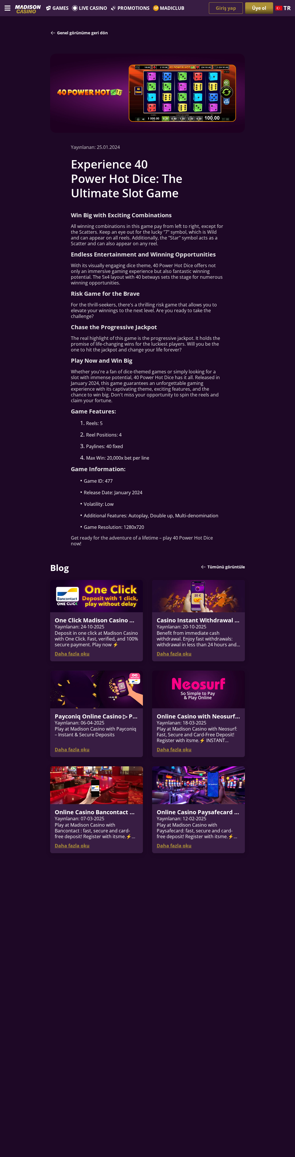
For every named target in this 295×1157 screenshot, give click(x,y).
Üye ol (259, 8)
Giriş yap (226, 8)
